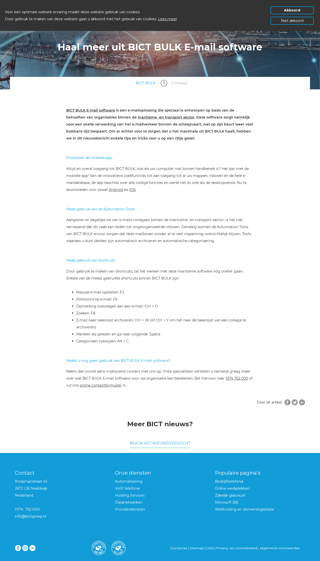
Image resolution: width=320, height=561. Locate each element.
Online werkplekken (232, 488)
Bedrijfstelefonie (229, 481)
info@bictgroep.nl (30, 516)
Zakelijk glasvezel (230, 495)
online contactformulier (101, 385)
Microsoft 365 (226, 502)
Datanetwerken (128, 502)
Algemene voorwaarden (280, 548)
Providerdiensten (130, 509)
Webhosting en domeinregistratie (244, 509)
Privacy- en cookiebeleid (236, 548)
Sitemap (197, 548)
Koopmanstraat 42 (31, 481)
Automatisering (128, 481)
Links (210, 548)
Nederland (24, 495)
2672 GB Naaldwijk (31, 488)
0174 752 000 (237, 378)
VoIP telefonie (127, 488)
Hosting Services (129, 495)
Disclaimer (179, 548)
